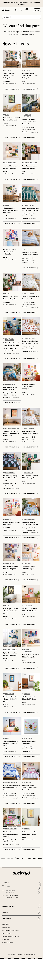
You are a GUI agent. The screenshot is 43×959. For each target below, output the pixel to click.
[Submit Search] (4, 17)
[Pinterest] (39, 888)
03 (33, 202)
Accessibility (5, 939)
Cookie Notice (6, 927)
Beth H (7, 115)
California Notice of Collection (10, 930)
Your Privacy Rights (7, 942)
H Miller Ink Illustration (28, 115)
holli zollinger (29, 205)
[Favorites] (20, 10)
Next (35, 858)
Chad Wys (27, 563)
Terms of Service (6, 933)
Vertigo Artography (30, 163)
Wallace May (28, 605)
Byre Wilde (27, 782)
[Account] (15, 10)
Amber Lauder (9, 563)
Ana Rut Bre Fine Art (30, 338)
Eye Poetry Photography (28, 651)
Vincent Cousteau (11, 650)
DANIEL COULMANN (29, 519)
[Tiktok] (39, 892)
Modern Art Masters (12, 428)
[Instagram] (39, 884)
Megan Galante (29, 294)
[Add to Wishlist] (6, 52)
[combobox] (21, 17)
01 (24, 202)
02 (28, 202)
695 (29, 858)
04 (38, 202)
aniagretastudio (10, 163)
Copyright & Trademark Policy (10, 936)
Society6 (8, 70)
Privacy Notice (6, 924)
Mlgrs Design (28, 473)
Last (40, 858)
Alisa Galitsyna (10, 384)
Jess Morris (28, 738)
